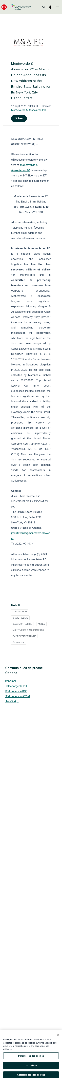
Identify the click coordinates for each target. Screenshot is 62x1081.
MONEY (41, 624)
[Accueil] (16, 7)
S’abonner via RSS (16, 691)
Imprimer (10, 681)
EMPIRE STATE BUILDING (24, 636)
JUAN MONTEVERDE (22, 624)
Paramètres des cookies (31, 1056)
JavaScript (12, 701)
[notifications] (50, 7)
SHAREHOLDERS (20, 618)
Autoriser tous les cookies (31, 1075)
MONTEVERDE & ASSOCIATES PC (28, 630)
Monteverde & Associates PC (28, 110)
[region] (31, 1055)
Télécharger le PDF (16, 686)
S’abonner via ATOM (17, 696)
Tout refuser (31, 1065)
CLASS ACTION (20, 611)
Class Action (18, 642)
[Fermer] (58, 1034)
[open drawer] (57, 7)
